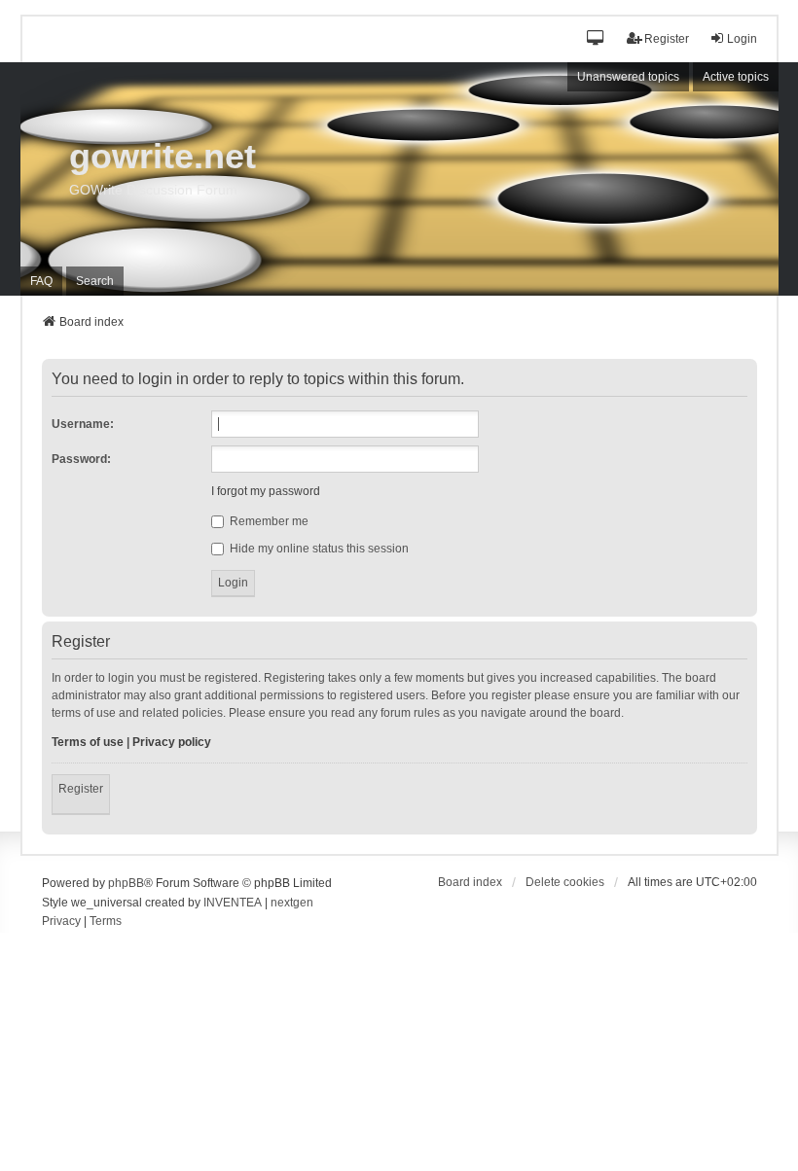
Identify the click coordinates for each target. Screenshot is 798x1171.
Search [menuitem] (95, 281)
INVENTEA (232, 902)
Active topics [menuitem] (736, 77)
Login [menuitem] (742, 39)
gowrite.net (162, 156)
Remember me (267, 521)
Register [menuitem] (666, 39)
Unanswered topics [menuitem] (628, 77)
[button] (596, 39)
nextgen (292, 902)
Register (80, 789)
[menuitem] (61, 922)
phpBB (126, 883)
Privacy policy (171, 742)
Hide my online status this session (318, 548)
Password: (81, 459)
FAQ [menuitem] (41, 281)
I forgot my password (265, 491)
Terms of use (88, 742)
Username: (83, 424)
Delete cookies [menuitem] (565, 882)
